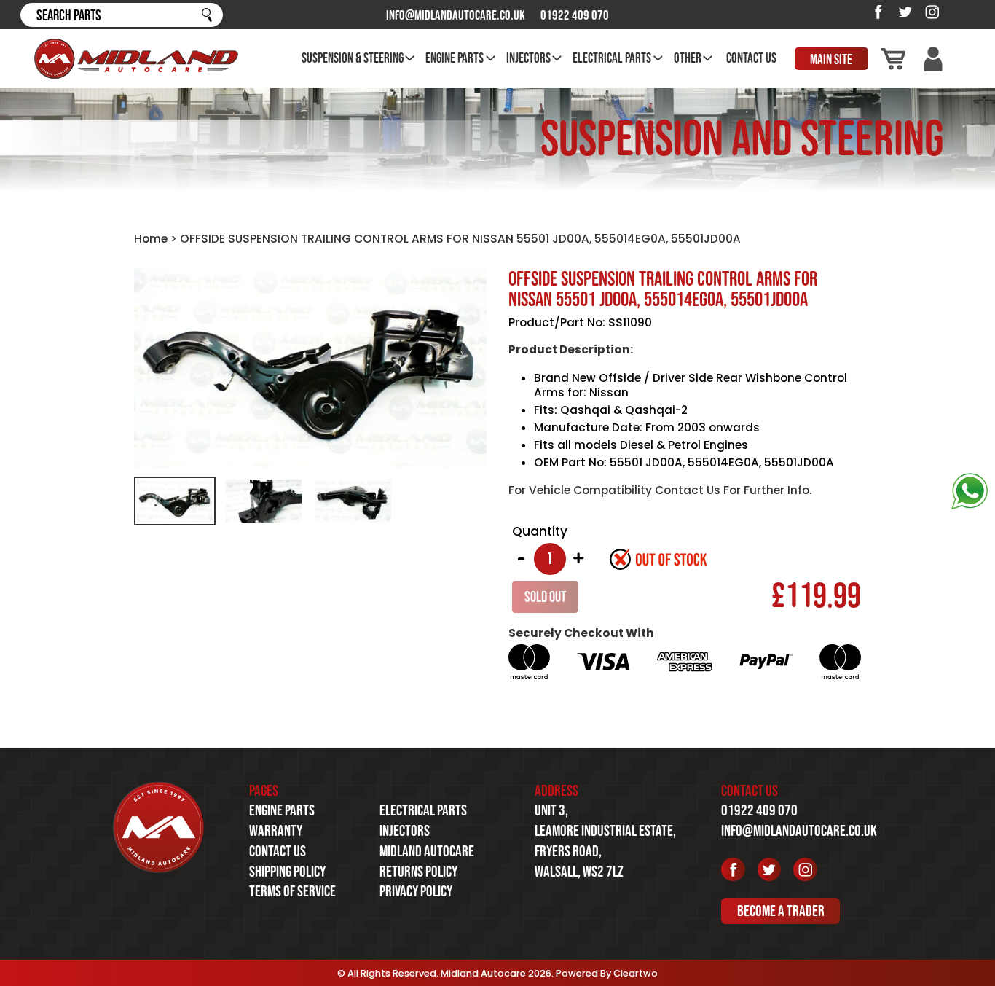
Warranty (275, 830)
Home (151, 238)
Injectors (404, 830)
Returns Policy (418, 871)
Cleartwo (635, 973)
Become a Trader (781, 911)
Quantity (539, 531)
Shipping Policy (287, 871)
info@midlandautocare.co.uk (455, 15)
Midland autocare (426, 850)
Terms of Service (292, 891)
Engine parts (282, 810)
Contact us (277, 850)
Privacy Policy (415, 891)
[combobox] (121, 15)
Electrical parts (423, 810)
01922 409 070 (574, 15)
